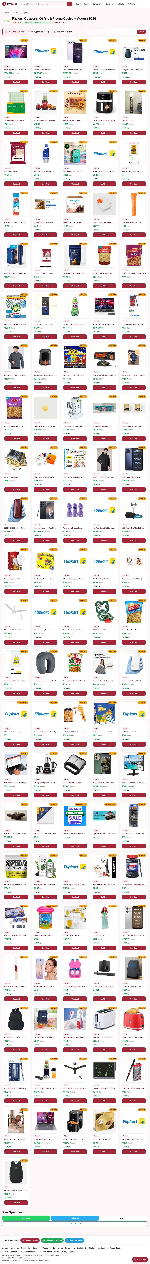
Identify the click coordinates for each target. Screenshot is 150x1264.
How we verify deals (27, 1252)
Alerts (132, 4)
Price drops (58, 1248)
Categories (97, 4)
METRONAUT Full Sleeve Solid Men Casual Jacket (14, 376)
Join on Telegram (76, 1240)
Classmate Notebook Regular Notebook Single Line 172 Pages (133, 1140)
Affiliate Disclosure (51, 1252)
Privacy (64, 1252)
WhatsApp (26, 1218)
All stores (15, 1248)
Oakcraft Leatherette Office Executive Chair (14, 1140)
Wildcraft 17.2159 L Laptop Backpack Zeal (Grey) (131, 987)
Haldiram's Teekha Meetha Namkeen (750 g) (13, 427)
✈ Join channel (75, 1224)
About (5, 1252)
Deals (78, 4)
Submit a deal (102, 1248)
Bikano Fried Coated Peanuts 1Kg (134, 273)
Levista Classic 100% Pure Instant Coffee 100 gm (43, 325)
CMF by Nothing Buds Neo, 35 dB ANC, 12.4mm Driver (104, 223)
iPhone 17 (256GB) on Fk (42, 70)
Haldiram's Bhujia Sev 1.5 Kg (102, 273)
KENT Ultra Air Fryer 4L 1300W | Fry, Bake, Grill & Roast (73, 1140)
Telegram (75, 1218)
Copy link (123, 1218)
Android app (115, 1248)
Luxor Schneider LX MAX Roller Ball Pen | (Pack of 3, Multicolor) (16, 1089)
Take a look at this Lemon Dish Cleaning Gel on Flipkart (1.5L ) (14, 682)
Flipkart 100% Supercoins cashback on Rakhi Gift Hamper (74, 121)
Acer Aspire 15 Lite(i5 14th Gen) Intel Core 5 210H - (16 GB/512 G (104, 325)
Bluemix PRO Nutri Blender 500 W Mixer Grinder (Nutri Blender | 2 (45, 121)
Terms (71, 1252)
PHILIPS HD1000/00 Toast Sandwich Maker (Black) (72, 783)
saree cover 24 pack (11, 477)
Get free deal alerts (30, 1240)
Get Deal (16, 82)
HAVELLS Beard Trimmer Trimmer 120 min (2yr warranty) (15, 274)
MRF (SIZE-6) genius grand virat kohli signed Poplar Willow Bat (15, 987)
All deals (5, 1248)
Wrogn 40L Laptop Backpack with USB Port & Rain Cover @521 (133, 70)
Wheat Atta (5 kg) (10, 171)
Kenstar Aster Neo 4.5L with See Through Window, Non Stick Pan (45, 376)
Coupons (109, 4)
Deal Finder (89, 1248)
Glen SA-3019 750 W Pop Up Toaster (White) (103, 1038)
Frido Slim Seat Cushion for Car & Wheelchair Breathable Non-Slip (104, 682)
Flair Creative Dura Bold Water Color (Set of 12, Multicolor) (44, 580)
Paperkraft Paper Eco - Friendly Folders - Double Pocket (45, 733)
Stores (86, 4)
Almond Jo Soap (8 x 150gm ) (132, 579)
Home (6, 12)
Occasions (46, 1248)
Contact (13, 1252)
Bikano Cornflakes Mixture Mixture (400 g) (131, 631)
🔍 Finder (120, 4)
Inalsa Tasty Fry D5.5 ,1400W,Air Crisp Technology (104, 121)
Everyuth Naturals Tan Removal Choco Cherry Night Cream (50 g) (75, 223)
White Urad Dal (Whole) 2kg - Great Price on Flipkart (44, 274)
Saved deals (70, 1248)
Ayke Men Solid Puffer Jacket (103, 477)
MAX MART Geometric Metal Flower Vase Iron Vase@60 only (45, 223)
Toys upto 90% (98, 935)
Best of (80, 1248)
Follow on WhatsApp (54, 1240)
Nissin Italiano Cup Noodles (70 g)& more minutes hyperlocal (74, 682)
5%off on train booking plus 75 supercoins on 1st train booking (15, 733)
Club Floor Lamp (128, 120)
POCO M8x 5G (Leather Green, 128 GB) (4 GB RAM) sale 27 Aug (103, 783)
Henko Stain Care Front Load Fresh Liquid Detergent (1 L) (73, 325)
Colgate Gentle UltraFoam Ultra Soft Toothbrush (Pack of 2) (74, 1038)
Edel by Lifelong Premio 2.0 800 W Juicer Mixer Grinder (45, 783)
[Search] (69, 4)
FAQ (39, 1252)
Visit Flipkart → (58, 22)
